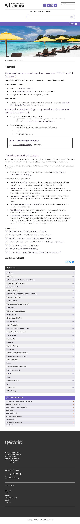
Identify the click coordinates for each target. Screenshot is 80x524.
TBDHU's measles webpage (22, 145)
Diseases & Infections (14, 297)
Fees (6, 493)
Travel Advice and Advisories (21, 196)
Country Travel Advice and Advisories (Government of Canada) (30, 235)
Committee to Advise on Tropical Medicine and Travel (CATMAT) (30, 238)
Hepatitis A (9, 410)
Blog (48, 11)
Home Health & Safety (14, 318)
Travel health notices (18, 188)
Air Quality (10, 273)
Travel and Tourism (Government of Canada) (24, 245)
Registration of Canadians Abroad (22, 216)
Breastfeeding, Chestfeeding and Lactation (21, 294)
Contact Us (12, 477)
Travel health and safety (19, 183)
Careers (33, 11)
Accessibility (9, 485)
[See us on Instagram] (53, 5)
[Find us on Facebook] (46, 5)
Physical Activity (12, 346)
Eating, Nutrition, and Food (16, 311)
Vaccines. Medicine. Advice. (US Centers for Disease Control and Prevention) (35, 252)
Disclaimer (8, 490)
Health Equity (11, 314)
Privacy (7, 495)
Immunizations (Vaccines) (14, 416)
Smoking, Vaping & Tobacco (16, 367)
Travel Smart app (16, 210)
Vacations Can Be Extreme (14, 422)
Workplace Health (13, 380)
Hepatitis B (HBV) (11, 413)
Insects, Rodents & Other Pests (18, 328)
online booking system (24, 88)
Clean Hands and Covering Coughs (16, 407)
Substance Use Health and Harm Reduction (19, 401)
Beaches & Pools (13, 287)
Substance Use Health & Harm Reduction (21, 280)
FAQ (8, 384)
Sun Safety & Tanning (14, 370)
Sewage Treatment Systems (16, 356)
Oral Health (10, 339)
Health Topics (13, 60)
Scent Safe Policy (11, 497)
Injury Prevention (12, 325)
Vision (9, 377)
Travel (9, 373)
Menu (72, 24)
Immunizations (12, 321)
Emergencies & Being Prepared (17, 304)
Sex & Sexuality (12, 360)
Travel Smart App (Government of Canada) (23, 249)
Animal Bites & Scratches (15, 283)
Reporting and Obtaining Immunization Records (38, 121)
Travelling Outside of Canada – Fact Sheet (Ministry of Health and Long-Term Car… (36, 242)
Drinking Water (12, 301)
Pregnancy (10, 349)
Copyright (8, 488)
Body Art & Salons (13, 290)
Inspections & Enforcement (16, 332)
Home (6, 60)
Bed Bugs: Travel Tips (13, 404)
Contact (41, 11)
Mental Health (11, 335)
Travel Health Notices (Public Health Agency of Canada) (27, 231)
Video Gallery (11, 391)
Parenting (10, 342)
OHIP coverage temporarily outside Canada (25, 204)
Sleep (9, 363)
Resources (10, 387)
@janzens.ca (25, 91)
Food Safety (11, 308)
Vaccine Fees (10, 425)
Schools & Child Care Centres (17, 353)
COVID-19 (10, 276)
